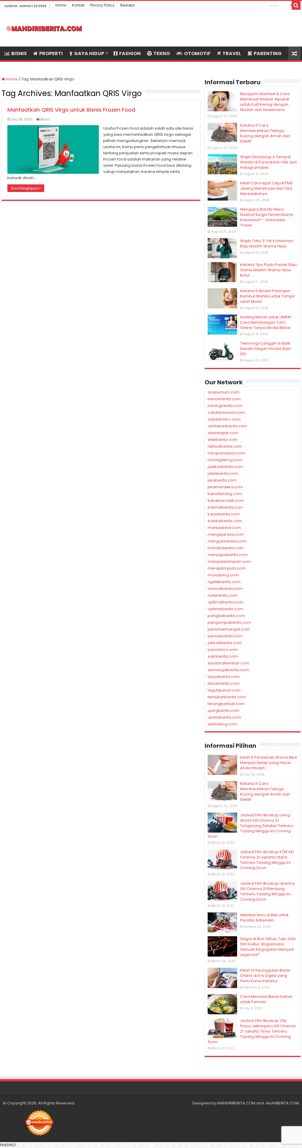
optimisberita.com (225, 609)
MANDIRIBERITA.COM (236, 1103)
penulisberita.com (225, 636)
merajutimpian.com (227, 568)
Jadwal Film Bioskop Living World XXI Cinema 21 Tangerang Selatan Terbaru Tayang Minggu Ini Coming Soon (250, 825)
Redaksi (127, 5)
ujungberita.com (223, 710)
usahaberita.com (224, 717)
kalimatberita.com (225, 507)
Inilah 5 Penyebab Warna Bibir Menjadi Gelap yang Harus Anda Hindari (268, 763)
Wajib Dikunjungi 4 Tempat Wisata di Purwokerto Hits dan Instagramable (268, 162)
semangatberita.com (228, 670)
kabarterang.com (225, 494)
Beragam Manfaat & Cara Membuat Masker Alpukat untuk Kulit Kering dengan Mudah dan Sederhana (265, 102)
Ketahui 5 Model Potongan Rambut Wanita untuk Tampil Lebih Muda (267, 296)
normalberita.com (225, 588)
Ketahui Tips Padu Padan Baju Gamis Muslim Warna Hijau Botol (268, 270)
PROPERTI (51, 53)
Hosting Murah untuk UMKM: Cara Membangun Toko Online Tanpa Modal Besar (266, 322)
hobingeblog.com (225, 460)
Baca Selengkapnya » (26, 188)
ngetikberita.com (224, 582)
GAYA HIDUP (89, 53)
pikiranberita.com (225, 643)
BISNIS (19, 53)
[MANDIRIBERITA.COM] (44, 28)
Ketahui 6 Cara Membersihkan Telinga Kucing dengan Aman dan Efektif (265, 133)
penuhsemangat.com (229, 629)
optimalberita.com (226, 602)
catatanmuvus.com (226, 412)
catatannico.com (224, 419)
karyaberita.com (224, 514)
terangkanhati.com (226, 704)
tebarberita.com (223, 683)
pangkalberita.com (226, 615)
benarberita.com (224, 399)
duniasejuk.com (223, 433)
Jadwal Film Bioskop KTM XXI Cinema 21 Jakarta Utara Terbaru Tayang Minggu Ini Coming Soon (267, 860)
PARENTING (268, 53)
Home (60, 5)
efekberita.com (222, 439)
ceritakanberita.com (227, 426)
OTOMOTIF (197, 53)
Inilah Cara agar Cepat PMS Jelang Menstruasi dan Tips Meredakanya (266, 188)
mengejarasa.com (226, 534)
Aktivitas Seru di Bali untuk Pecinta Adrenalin (264, 917)
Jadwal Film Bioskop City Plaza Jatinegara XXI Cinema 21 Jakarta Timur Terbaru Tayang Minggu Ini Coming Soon (252, 1031)
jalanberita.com (223, 473)
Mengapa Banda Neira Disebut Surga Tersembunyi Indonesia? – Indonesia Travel (266, 217)
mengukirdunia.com (227, 541)
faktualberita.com (225, 446)
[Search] (296, 5)
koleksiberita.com (225, 521)
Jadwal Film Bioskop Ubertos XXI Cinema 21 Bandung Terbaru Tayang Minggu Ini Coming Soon (267, 891)
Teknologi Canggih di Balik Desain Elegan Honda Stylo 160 (265, 348)
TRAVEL (231, 53)
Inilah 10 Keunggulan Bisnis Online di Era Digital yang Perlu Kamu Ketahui (265, 975)
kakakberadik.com (226, 500)
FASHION (130, 53)
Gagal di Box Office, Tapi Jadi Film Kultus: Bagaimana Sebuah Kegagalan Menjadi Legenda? (268, 946)
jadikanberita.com (225, 466)
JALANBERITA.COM (282, 1103)
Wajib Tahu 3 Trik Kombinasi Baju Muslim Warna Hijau (266, 243)
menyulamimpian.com (229, 561)
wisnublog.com (222, 724)
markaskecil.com (224, 527)
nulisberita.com (222, 595)
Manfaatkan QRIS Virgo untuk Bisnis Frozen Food (71, 109)
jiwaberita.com (222, 480)
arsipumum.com (223, 392)
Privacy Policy (102, 5)
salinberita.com (223, 656)
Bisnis (45, 119)
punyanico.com (223, 649)
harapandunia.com (226, 453)
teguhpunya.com (224, 690)
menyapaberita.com (228, 555)
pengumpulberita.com (229, 622)
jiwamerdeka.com (225, 487)
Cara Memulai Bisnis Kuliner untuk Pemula (266, 999)
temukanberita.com (227, 697)
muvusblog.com (223, 575)
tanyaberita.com (224, 676)
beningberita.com (225, 405)
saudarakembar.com (228, 663)
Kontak (78, 5)
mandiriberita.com (226, 548)
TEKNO (161, 53)
